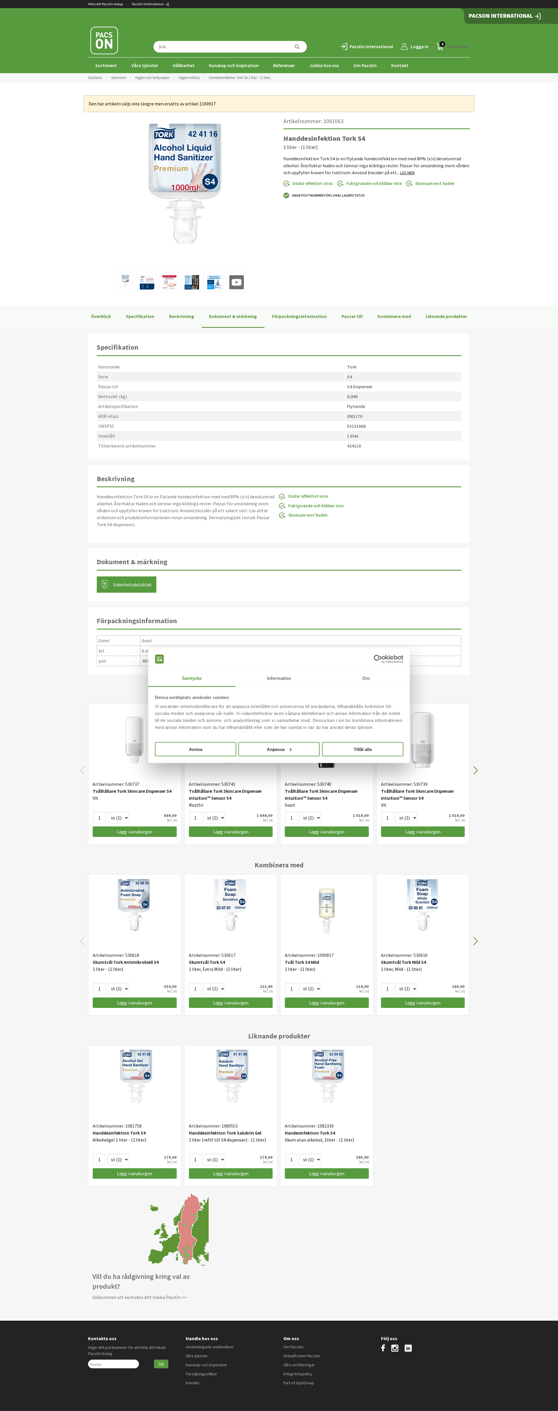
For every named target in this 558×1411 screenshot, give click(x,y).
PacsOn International (148, 4)
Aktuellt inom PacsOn (301, 1355)
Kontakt (399, 65)
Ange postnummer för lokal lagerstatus (328, 195)
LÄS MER (407, 172)
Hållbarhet (183, 65)
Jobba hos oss (324, 65)
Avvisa (195, 749)
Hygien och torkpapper (152, 78)
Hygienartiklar (189, 78)
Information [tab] (279, 678)
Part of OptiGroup (298, 1382)
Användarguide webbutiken (209, 1346)
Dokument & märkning (233, 316)
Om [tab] (366, 678)
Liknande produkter (446, 316)
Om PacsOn (365, 65)
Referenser (284, 65)
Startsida (95, 78)
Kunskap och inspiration (234, 65)
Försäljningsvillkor (201, 1373)
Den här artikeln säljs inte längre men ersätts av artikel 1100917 (152, 104)
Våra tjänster (144, 65)
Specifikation (140, 316)
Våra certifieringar (299, 1364)
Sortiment (106, 65)
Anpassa (276, 749)
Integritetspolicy (297, 1373)
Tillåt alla (363, 749)
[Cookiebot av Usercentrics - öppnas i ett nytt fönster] (378, 659)
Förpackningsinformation (299, 316)
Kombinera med (394, 316)
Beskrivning (181, 316)
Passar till (352, 316)
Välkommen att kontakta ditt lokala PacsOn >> (139, 1297)
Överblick (101, 316)
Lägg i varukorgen (134, 832)
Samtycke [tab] (192, 678)
